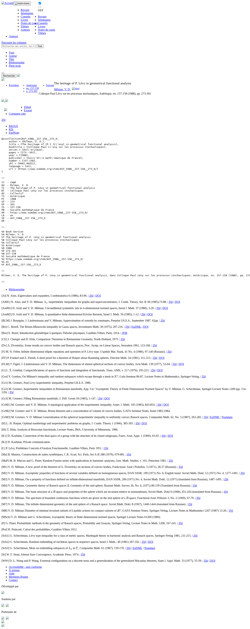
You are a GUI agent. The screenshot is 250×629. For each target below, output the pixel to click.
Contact (13, 580)
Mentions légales (18, 576)
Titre (11, 59)
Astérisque (31, 85)
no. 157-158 (32, 88)
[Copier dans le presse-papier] (2, 178)
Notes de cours (29, 23)
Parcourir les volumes (13, 42)
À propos (14, 570)
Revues (25, 10)
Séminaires (27, 13)
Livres (24, 19)
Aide (11, 573)
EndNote (14, 132)
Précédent (14, 85)
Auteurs (25, 29)
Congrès (25, 16)
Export (28, 110)
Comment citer (17, 113)
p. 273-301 (32, 91)
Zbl (3, 119)
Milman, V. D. (62, 89)
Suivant (50, 85)
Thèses (25, 26)
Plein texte (15, 65)
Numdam (227, 417)
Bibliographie (17, 62)
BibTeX (13, 126)
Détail (27, 107)
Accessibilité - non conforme (25, 566)
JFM (124, 333)
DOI (98, 295)
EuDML (136, 326)
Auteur (13, 55)
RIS (11, 129)
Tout (40, 46)
